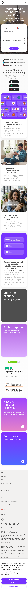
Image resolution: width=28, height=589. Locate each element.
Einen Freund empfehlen (6, 483)
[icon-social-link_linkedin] (14, 524)
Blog (2, 472)
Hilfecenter (3, 479)
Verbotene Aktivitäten (6, 504)
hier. (10, 542)
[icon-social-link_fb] (2, 524)
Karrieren (3, 487)
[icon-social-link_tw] (18, 524)
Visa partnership (5, 490)
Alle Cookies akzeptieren (14, 579)
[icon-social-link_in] (6, 524)
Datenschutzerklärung (6, 531)
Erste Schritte (14, 48)
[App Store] (14, 81)
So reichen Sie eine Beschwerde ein (9, 501)
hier (24, 534)
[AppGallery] (14, 89)
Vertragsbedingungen (6, 497)
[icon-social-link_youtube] (10, 524)
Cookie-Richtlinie (5, 494)
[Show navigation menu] (25, 2)
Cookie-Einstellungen (14, 586)
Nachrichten (4, 476)
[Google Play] (14, 85)
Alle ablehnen (14, 582)
